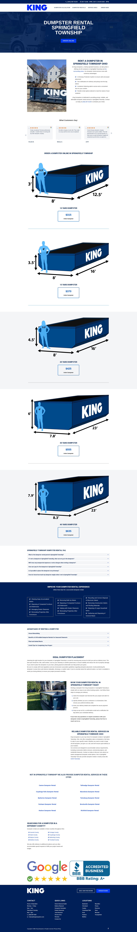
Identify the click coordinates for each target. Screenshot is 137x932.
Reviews (57, 916)
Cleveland (85, 906)
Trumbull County (54, 840)
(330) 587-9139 (72, 1)
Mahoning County (55, 837)
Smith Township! (75, 759)
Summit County (34, 832)
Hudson (84, 914)
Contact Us (58, 919)
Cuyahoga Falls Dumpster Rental (47, 791)
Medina (84, 916)
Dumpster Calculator (62, 7)
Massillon (97, 903)
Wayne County (34, 837)
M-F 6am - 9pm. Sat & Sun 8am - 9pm (95, 1)
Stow (96, 910)
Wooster (97, 912)
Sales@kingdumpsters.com (36, 917)
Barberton (85, 903)
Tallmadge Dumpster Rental (89, 785)
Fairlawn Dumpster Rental (47, 804)
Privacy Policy (57, 928)
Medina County (34, 840)
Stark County (33, 835)
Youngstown (98, 914)
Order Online (68, 40)
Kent (83, 912)
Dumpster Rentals (79, 7)
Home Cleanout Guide (61, 903)
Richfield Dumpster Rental (90, 810)
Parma (96, 906)
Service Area (92, 7)
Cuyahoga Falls (86, 910)
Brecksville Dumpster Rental (89, 804)
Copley (84, 908)
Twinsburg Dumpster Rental (89, 798)
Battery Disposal (59, 906)
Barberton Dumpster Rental (47, 798)
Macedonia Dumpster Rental (89, 791)
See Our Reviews (86, 891)
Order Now (105, 7)
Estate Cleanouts (59, 910)
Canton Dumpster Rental (47, 785)
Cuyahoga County (55, 835)
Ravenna (97, 908)
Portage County (54, 832)
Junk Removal (59, 912)
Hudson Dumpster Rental (47, 810)
